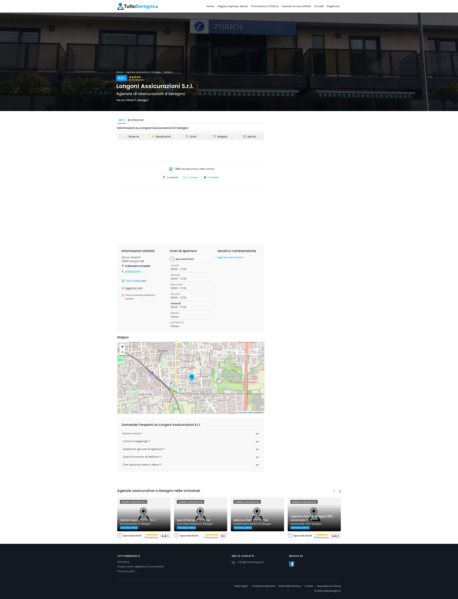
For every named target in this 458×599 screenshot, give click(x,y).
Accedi (318, 6)
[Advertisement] (191, 150)
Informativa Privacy (290, 586)
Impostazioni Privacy (329, 586)
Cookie (309, 586)
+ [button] (122, 346)
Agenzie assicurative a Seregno (143, 72)
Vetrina (168, 72)
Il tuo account (126, 571)
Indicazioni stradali (137, 266)
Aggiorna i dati (134, 288)
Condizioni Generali (263, 586)
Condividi (172, 177)
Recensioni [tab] (135, 120)
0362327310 (133, 272)
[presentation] (334, 491)
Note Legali (241, 586)
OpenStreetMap (245, 412)
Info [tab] (122, 120)
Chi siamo (123, 562)
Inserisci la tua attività (296, 6)
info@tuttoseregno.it (251, 562)
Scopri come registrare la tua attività (140, 566)
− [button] (122, 352)
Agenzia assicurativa (230, 257)
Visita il (135, 281)
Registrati (333, 6)
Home (210, 6)
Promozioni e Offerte (264, 6)
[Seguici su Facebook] (291, 564)
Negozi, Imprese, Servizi (233, 6)
